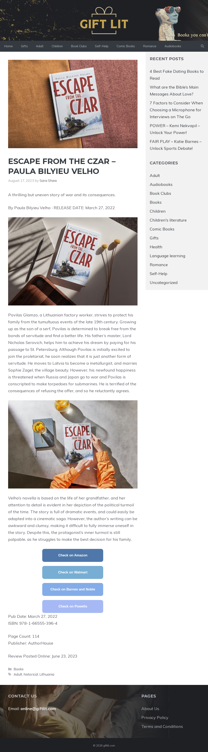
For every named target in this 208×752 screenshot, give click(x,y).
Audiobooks (173, 46)
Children (57, 46)
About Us (150, 708)
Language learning (167, 255)
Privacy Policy (154, 717)
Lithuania (46, 674)
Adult (39, 46)
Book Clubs (79, 46)
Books (19, 669)
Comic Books (126, 46)
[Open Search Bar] (202, 46)
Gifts (24, 46)
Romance (149, 46)
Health (156, 246)
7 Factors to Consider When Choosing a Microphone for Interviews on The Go (176, 109)
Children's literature (168, 220)
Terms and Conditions (162, 726)
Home (8, 46)
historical (31, 674)
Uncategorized (164, 282)
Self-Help (101, 46)
